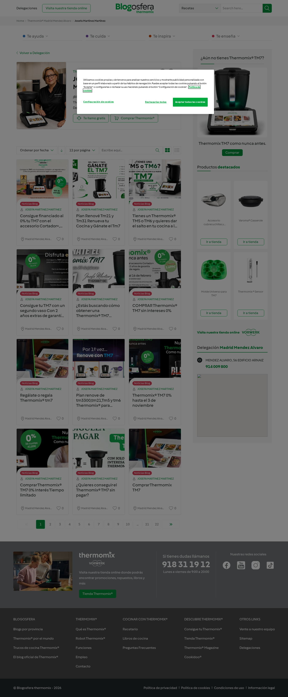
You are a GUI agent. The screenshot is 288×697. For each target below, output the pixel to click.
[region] (145, 92)
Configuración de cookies (98, 101)
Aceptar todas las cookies (190, 101)
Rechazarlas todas (156, 101)
